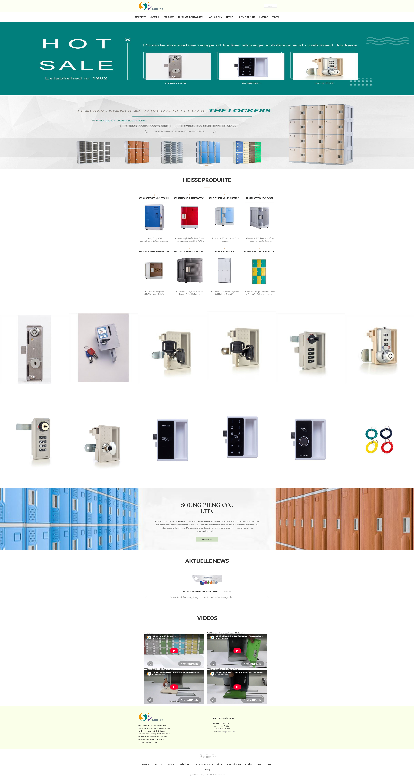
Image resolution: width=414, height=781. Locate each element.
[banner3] (207, 132)
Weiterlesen (207, 539)
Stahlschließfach (224, 251)
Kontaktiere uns (246, 17)
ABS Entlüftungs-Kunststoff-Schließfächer (224, 198)
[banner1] (207, 58)
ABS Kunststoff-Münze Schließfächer (154, 198)
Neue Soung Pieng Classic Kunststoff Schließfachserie (202, 591)
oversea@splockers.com (226, 732)
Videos (275, 17)
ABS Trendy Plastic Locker (259, 198)
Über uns (154, 17)
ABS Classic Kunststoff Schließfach (189, 251)
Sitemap (207, 769)
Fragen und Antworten (191, 17)
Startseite (140, 17)
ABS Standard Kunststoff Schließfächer (189, 198)
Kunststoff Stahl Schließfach (259, 251)
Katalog (263, 17)
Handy (269, 764)
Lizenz (229, 17)
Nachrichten (215, 17)
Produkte (169, 17)
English (270, 6)
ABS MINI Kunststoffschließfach (154, 251)
